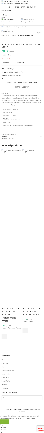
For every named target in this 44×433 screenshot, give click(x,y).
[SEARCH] (40, 397)
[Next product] (7, 40)
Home (3, 35)
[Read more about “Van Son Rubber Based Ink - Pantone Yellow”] (25, 330)
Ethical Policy (6, 381)
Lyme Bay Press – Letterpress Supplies (21, 409)
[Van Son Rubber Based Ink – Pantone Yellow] (32, 225)
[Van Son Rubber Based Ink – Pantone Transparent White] (11, 225)
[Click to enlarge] (5, 28)
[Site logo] (15, 1)
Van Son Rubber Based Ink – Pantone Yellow (32, 311)
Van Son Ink (20, 75)
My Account (5, 360)
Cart (3, 367)
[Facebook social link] (7, 79)
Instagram (5, 388)
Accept (4, 421)
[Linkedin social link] (14, 79)
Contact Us (5, 377)
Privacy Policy (6, 374)
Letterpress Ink (10, 75)
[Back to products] (5, 40)
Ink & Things (11, 35)
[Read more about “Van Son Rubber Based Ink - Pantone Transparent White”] (4, 336)
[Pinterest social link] (12, 79)
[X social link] (9, 79)
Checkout (5, 363)
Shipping (4, 384)
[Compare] (4, 304)
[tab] (11, 82)
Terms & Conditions (8, 370)
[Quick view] (4, 341)
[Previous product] (3, 40)
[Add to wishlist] (4, 331)
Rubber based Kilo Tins (25, 35)
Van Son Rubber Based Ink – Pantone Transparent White (11, 314)
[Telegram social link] (17, 79)
